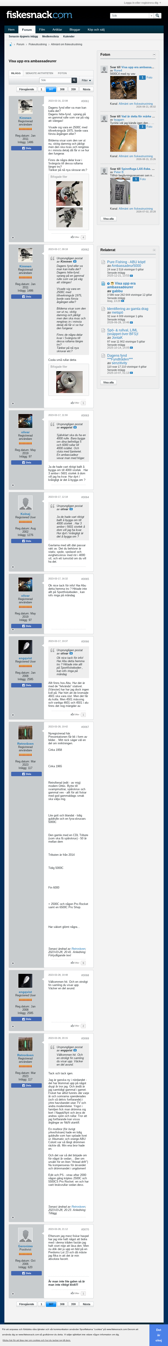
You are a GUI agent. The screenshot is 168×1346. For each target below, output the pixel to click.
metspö (117, 312)
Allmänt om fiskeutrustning (66, 44)
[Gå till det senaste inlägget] (131, 276)
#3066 (85, 641)
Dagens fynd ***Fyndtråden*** (120, 357)
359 (73, 89)
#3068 (85, 975)
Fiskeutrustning (38, 44)
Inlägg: (22, 142)
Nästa (86, 89)
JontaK (117, 337)
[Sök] (157, 16)
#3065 (85, 579)
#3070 (85, 1229)
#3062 (85, 249)
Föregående (26, 89)
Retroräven (25, 743)
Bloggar (75, 29)
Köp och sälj (96, 29)
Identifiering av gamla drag (127, 309)
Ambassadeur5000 (126, 266)
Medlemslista (50, 36)
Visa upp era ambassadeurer (140, 67)
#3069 (85, 1038)
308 (62, 89)
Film (42, 29)
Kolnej (25, 514)
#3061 (85, 101)
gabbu (117, 291)
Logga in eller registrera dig (141, 2)
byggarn (119, 119)
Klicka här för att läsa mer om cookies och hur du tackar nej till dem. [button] (37, 1340)
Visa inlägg (74, 261)
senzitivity (119, 363)
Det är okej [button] (159, 1335)
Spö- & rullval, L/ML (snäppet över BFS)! (122, 332)
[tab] (16, 73)
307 (51, 89)
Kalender (69, 36)
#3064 (85, 497)
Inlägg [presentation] (16, 73)
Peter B (119, 172)
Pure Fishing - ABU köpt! (126, 262)
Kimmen (25, 118)
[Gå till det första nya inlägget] (108, 283)
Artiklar (57, 29)
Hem (11, 29)
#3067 (85, 727)
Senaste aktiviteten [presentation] (39, 73)
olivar (25, 432)
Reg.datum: (22, 135)
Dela (28, 148)
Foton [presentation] (62, 73)
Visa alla (108, 218)
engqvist (25, 658)
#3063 (85, 415)
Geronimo (25, 1246)
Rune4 (118, 70)
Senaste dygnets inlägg (23, 36)
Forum (27, 29)
